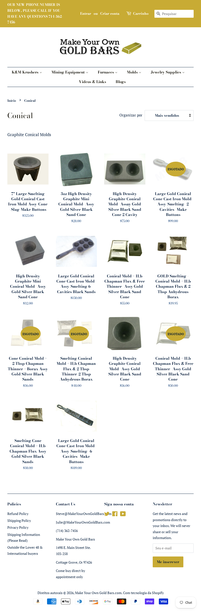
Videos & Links (92, 82)
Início (11, 100)
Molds (133, 72)
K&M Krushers (25, 72)
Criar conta (109, 13)
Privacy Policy (17, 527)
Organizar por (130, 115)
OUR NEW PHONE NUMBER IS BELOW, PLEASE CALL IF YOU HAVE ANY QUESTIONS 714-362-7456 (35, 13)
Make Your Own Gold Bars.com (98, 592)
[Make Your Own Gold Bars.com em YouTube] (123, 514)
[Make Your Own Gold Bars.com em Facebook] (115, 514)
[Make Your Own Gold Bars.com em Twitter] (107, 514)
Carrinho (141, 13)
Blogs (121, 82)
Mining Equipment (68, 72)
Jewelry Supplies (166, 72)
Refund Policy (17, 513)
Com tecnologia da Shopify (143, 592)
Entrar (85, 13)
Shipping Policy (19, 520)
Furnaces (106, 72)
